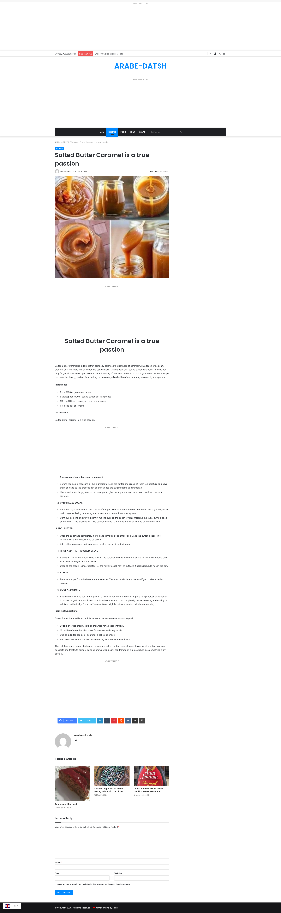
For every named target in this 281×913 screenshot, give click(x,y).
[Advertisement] (140, 28)
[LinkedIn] (100, 720)
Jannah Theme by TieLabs (108, 908)
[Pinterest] (114, 720)
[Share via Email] (135, 720)
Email (58, 873)
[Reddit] (121, 720)
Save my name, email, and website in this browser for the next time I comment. (94, 884)
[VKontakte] (128, 720)
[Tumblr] (107, 720)
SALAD (142, 132)
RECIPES (112, 132)
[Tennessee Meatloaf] (72, 783)
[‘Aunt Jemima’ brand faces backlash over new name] (151, 776)
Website (118, 873)
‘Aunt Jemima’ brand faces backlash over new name (148, 790)
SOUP (132, 132)
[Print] (142, 720)
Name (58, 862)
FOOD (123, 132)
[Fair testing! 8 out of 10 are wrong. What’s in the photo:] (112, 776)
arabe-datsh (65, 171)
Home (101, 132)
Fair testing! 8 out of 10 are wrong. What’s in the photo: (109, 790)
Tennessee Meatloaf (66, 804)
